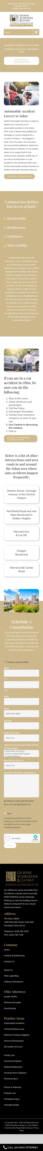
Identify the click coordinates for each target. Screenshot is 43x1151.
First (5, 679)
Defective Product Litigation (17, 1035)
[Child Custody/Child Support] (21, 753)
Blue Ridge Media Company (22, 1128)
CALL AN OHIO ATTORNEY (22, 1147)
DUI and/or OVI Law (13, 1046)
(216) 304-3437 (20, 6)
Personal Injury (11, 1078)
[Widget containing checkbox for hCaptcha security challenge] (22, 838)
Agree (9, 813)
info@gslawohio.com (21, 8)
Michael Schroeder (12, 1002)
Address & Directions (13, 981)
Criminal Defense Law (14, 1029)
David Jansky (10, 1008)
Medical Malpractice (13, 1067)
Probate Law (10, 1093)
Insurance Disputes (13, 1061)
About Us (8, 970)
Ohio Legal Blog (11, 975)
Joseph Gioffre (10, 996)
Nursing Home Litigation (15, 1072)
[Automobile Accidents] (21, 751)
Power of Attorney (12, 1087)
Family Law (9, 1055)
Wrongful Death (11, 1105)
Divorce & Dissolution (14, 1040)
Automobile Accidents (14, 1023)
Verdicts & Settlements (14, 955)
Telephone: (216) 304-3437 (16, 931)
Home (7, 949)
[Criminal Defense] (21, 756)
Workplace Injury (12, 1099)
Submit (10, 845)
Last (5, 690)
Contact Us (9, 961)
